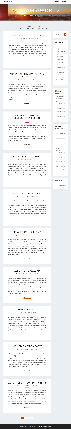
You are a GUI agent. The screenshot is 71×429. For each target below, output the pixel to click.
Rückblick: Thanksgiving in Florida (27, 75)
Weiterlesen (27, 62)
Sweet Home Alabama (27, 270)
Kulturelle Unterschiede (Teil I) (60, 103)
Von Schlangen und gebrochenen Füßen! (27, 116)
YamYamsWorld (34, 38)
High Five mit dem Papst (27, 346)
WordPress (39, 426)
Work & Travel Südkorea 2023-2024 (59, 79)
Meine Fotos (64, 1)
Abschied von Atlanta (27, 35)
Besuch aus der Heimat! (27, 156)
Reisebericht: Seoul (60, 108)
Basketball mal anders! (27, 193)
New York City (27, 309)
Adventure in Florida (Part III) (27, 383)
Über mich (57, 1)
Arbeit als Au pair (61, 51)
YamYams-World (9, 2)
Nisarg (49, 426)
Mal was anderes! (61, 59)
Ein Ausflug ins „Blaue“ (27, 232)
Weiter (32, 418)
